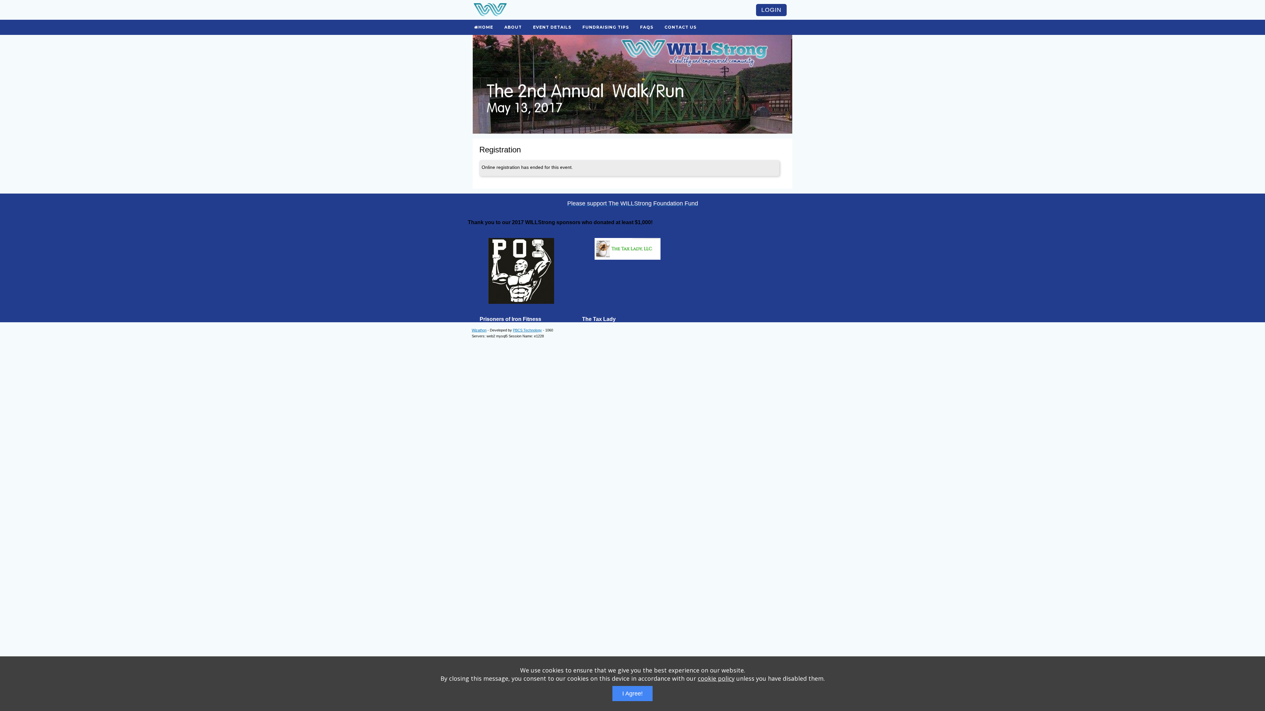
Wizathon (479, 330)
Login (771, 10)
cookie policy (716, 678)
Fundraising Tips (605, 27)
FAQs (646, 27)
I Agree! (632, 693)
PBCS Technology (527, 330)
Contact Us (680, 27)
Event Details (552, 27)
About (513, 27)
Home (485, 27)
